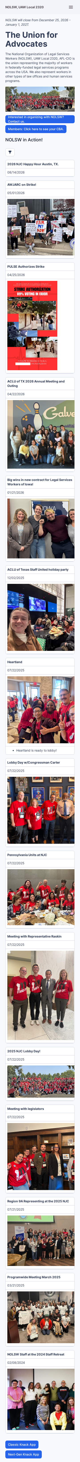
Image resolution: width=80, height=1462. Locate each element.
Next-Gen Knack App (23, 1454)
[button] (32, 325)
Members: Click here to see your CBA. (36, 129)
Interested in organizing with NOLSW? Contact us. (36, 119)
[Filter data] (10, 152)
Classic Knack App (22, 1444)
